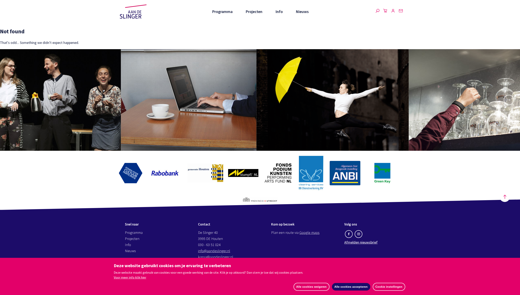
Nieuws (302, 11)
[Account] (393, 11)
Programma (222, 11)
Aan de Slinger (133, 11)
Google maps (309, 232)
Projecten (254, 11)
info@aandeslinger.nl (214, 250)
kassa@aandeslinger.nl (215, 257)
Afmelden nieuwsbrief (361, 242)
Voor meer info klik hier (130, 277)
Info (279, 11)
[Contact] (400, 11)
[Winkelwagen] (385, 11)
